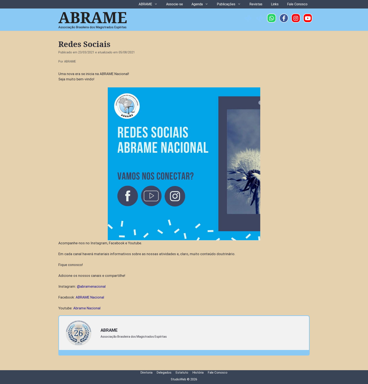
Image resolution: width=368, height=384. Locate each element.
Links (275, 4)
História (198, 372)
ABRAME (145, 4)
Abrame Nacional (87, 308)
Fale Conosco (297, 4)
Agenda (197, 4)
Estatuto (182, 372)
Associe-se (174, 4)
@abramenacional (91, 286)
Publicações (226, 4)
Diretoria (146, 372)
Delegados (164, 372)
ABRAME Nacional (90, 297)
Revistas (255, 4)
